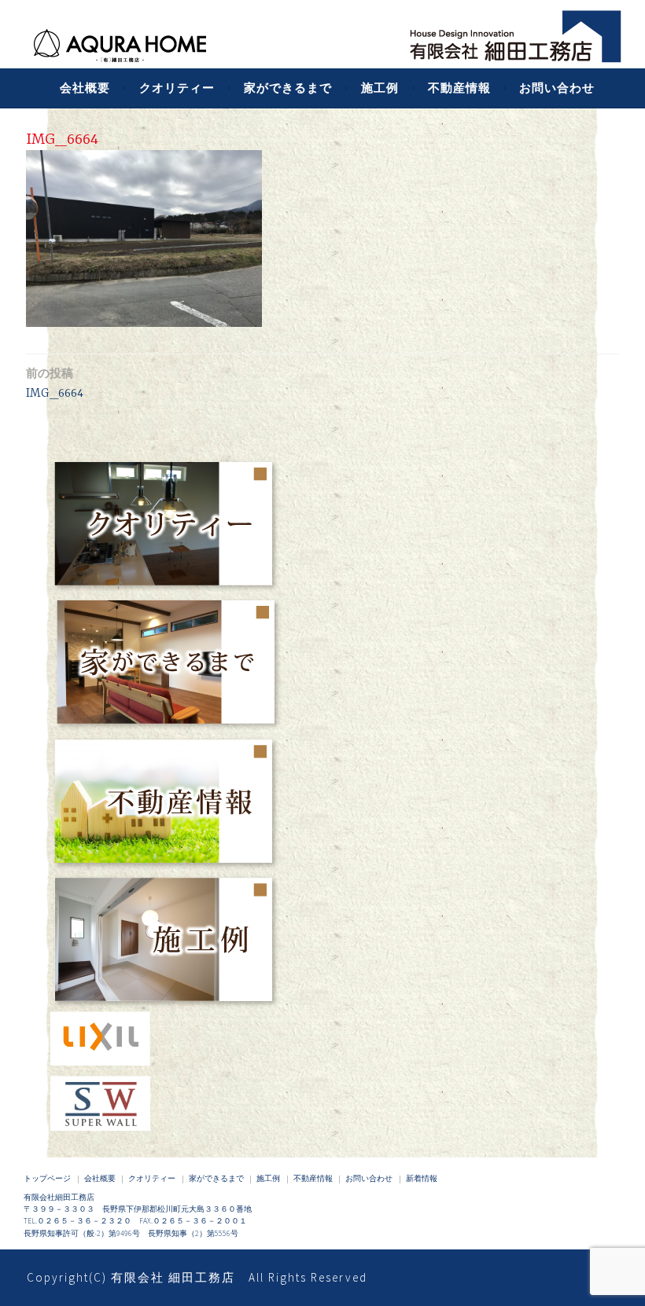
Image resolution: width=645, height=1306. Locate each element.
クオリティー (177, 87)
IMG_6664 (54, 383)
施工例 (380, 87)
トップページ (47, 1178)
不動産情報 (459, 87)
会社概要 (85, 87)
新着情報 (421, 1178)
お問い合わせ (557, 87)
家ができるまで (288, 87)
